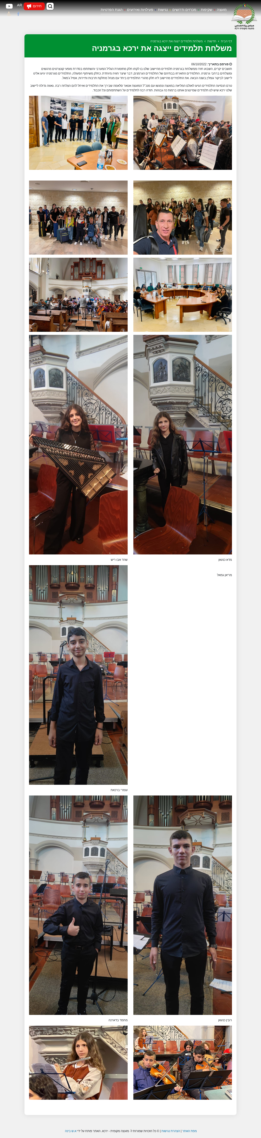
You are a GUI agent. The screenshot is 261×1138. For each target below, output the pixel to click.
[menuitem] (219, 10)
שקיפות (206, 10)
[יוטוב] (9, 6)
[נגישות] (9, 14)
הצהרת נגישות (170, 1131)
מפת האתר (189, 1131)
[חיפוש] (50, 6)
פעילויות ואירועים (140, 10)
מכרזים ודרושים (184, 10)
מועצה (222, 10)
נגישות (163, 10)
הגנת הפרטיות (111, 10)
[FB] (18, 14)
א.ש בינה (70, 1131)
